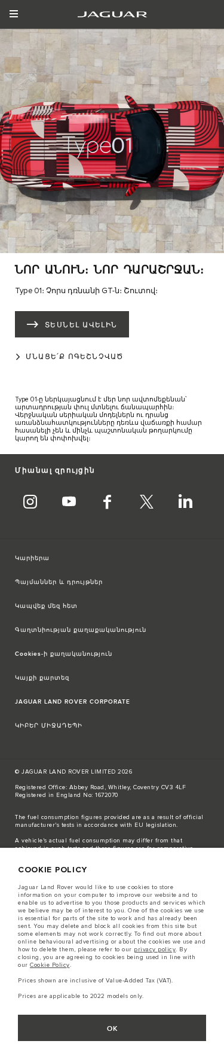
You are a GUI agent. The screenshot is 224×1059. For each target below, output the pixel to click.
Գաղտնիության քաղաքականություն (80, 630)
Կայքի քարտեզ (42, 677)
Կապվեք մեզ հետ (46, 606)
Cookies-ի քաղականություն (63, 654)
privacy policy (155, 949)
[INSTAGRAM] (30, 503)
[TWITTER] (146, 503)
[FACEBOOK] (107, 503)
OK (112, 1028)
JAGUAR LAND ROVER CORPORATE (72, 701)
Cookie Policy (50, 965)
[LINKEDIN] (185, 503)
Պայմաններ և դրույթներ (59, 582)
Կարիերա (32, 558)
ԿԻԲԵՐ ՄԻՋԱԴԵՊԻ (48, 725)
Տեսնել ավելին (81, 325)
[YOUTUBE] (69, 503)
